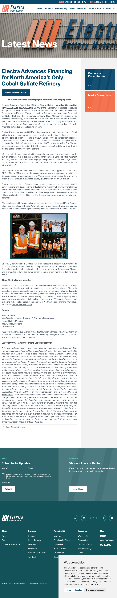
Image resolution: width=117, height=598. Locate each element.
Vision (4, 536)
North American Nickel (36, 553)
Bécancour (32, 549)
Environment (59, 553)
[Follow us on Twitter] (84, 518)
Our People (58, 544)
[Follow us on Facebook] (93, 518)
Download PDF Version (15, 92)
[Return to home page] (13, 8)
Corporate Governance (11, 544)
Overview (32, 536)
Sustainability (61, 8)
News (72, 8)
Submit (8, 489)
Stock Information (85, 544)
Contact (107, 8)
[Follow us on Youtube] (112, 518)
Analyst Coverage (85, 549)
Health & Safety (60, 549)
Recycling (32, 544)
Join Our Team (94, 8)
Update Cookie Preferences (37, 583)
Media (103, 536)
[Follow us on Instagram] (103, 518)
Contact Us (105, 545)
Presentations (83, 540)
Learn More (78, 489)
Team (4, 540)
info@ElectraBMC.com (12, 324)
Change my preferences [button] (95, 590)
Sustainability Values (62, 540)
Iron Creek (32, 557)
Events (81, 553)
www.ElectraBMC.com (22, 304)
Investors (81, 8)
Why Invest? (83, 536)
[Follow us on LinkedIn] (75, 518)
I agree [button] (68, 590)
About (40, 8)
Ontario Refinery (34, 540)
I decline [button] (78, 590)
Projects (49, 8)
